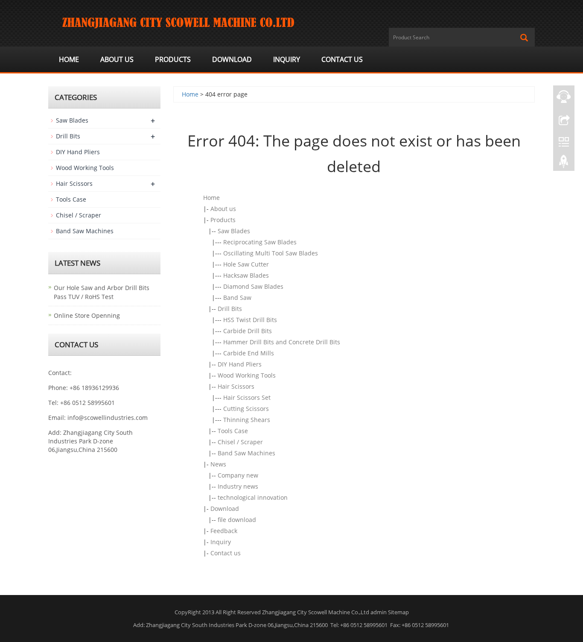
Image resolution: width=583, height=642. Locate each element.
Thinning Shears (246, 420)
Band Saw (237, 297)
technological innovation (253, 497)
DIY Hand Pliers (240, 364)
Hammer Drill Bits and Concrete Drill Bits (281, 342)
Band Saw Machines (246, 453)
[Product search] (524, 37)
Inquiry (286, 59)
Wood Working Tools (247, 375)
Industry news (238, 486)
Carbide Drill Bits (247, 331)
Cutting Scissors (246, 409)
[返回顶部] (563, 163)
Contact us (342, 59)
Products (173, 59)
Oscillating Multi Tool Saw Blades (270, 253)
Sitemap (398, 612)
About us (117, 59)
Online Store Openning (87, 315)
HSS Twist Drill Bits (250, 320)
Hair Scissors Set (247, 397)
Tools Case (233, 431)
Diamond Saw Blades (253, 286)
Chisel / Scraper (240, 442)
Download (232, 59)
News (218, 464)
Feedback (223, 531)
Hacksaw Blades (246, 275)
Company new (238, 475)
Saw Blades (234, 231)
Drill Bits (230, 309)
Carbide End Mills (248, 353)
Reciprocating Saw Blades (260, 242)
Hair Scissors (236, 386)
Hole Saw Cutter (246, 264)
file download (237, 520)
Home (69, 59)
